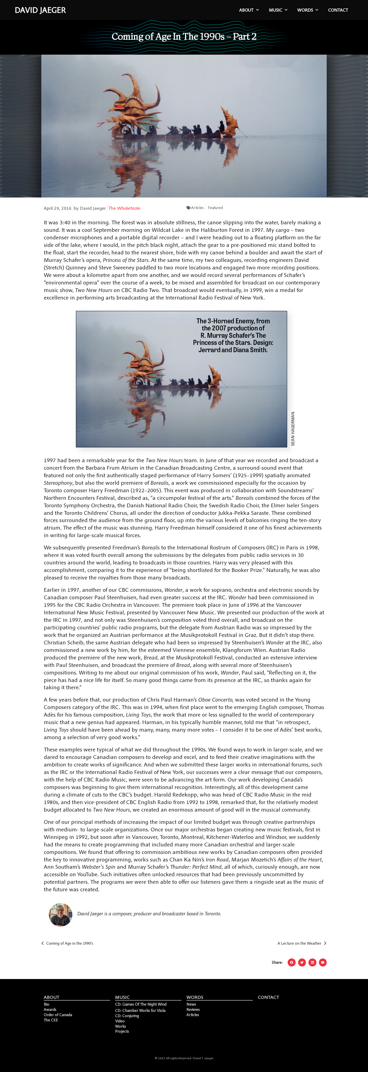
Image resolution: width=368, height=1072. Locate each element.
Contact (338, 10)
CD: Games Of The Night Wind (140, 1004)
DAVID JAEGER (40, 10)
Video (120, 1020)
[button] (292, 962)
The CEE (51, 1019)
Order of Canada (58, 1014)
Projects (122, 1031)
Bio (46, 1004)
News (191, 1004)
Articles (197, 207)
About (246, 10)
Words (305, 10)
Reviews (193, 1009)
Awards (50, 1009)
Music (275, 10)
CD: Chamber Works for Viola (140, 1010)
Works (120, 1026)
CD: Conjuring (127, 1015)
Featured (215, 207)
